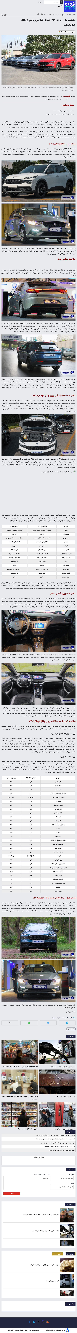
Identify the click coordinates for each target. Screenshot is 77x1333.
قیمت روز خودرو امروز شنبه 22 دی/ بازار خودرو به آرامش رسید (58, 1143)
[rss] (47, 1322)
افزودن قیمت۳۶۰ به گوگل (67, 32)
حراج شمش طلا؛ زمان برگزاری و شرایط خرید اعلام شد (44, 1265)
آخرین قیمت (57, 1254)
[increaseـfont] (42, 14)
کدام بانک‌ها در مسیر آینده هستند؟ (63, 111)
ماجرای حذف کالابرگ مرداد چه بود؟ (28, 1129)
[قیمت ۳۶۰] (69, 6)
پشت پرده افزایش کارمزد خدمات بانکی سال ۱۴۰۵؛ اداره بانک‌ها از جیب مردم (20, 1098)
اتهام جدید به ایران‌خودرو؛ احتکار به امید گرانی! (62, 1150)
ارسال (12, 1193)
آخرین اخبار (70, 1254)
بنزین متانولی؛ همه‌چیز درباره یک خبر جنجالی (62, 1067)
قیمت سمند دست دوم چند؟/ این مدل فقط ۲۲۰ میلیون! (59, 1147)
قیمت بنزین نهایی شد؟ (52, 1281)
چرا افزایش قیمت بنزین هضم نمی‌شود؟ (64, 1129)
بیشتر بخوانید (68, 105)
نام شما (71, 1175)
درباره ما (40, 2)
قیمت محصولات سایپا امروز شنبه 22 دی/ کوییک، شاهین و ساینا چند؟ (55, 1139)
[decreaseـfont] (38, 14)
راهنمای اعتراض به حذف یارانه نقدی (65, 1097)
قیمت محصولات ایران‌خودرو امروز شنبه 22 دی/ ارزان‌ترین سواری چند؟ (55, 1135)
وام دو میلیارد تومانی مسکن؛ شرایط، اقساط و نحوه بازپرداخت (20, 1067)
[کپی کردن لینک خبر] (10, 1023)
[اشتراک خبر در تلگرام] (67, 1023)
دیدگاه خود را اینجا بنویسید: (41, 1175)
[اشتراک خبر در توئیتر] (48, 1023)
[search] (61, 2)
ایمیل (72, 1183)
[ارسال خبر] (5, 14)
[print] (2, 14)
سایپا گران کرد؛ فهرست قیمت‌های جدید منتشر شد (59, 114)
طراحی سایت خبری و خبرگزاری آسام (55, 1330)
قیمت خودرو (71, 1029)
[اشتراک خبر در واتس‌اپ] (29, 1023)
